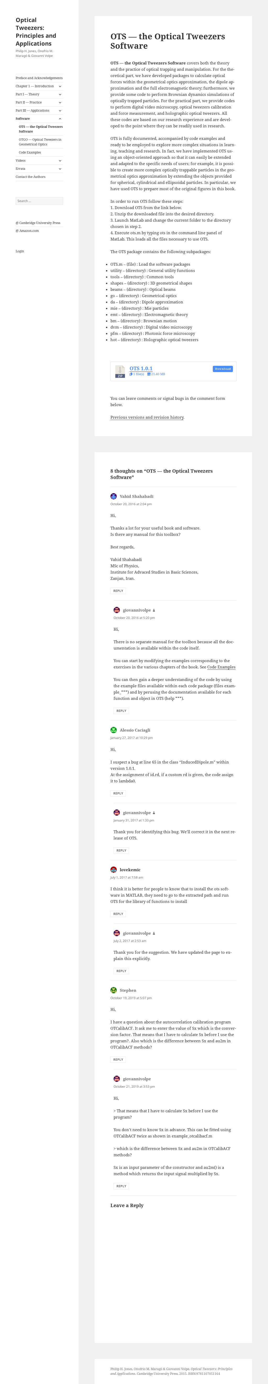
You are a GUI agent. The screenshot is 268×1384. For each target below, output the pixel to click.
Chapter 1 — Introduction (35, 86)
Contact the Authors (30, 177)
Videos (20, 160)
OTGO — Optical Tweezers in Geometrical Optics (40, 141)
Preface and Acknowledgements (39, 78)
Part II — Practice (29, 102)
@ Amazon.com (27, 230)
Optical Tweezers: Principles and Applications (36, 31)
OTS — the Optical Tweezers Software (41, 129)
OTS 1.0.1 (141, 368)
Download (223, 368)
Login (20, 251)
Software (23, 118)
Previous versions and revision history (146, 417)
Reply (118, 591)
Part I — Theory (27, 94)
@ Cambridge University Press (38, 223)
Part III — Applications (32, 110)
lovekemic (130, 869)
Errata (20, 168)
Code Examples (30, 152)
